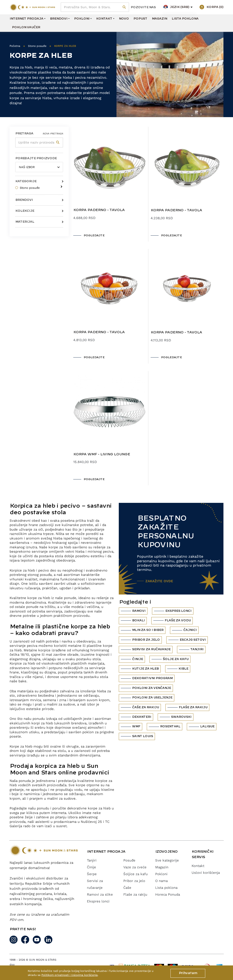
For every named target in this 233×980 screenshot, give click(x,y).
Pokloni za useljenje (152, 697)
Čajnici (190, 630)
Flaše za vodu (178, 620)
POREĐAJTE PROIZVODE (36, 158)
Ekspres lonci (178, 611)
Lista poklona (185, 18)
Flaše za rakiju (193, 707)
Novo (124, 18)
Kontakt (104, 18)
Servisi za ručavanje (151, 649)
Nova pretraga (53, 133)
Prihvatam (188, 973)
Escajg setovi (193, 639)
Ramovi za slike (100, 894)
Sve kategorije (167, 860)
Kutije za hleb (145, 668)
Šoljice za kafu (135, 874)
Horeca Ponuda (167, 894)
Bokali (138, 620)
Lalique (207, 726)
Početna (15, 46)
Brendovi (58, 18)
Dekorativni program (152, 678)
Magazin (159, 18)
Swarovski (181, 716)
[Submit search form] (124, 7)
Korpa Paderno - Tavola (99, 210)
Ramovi (138, 611)
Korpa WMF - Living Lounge (101, 454)
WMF (136, 726)
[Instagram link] (14, 940)
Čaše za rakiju (145, 707)
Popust (140, 18)
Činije (137, 659)
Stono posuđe (37, 46)
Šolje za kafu (175, 659)
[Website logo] (32, 7)
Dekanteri (141, 716)
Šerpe (92, 874)
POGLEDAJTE (94, 235)
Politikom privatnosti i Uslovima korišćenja (69, 975)
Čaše (127, 888)
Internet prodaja (26, 18)
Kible (183, 668)
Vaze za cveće (135, 867)
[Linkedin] (48, 940)
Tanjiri (196, 649)
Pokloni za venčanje (151, 688)
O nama (161, 881)
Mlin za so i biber (147, 630)
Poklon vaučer (26, 27)
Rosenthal (170, 726)
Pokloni (81, 18)
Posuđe (129, 860)
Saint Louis (142, 736)
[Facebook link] (25, 940)
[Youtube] (37, 940)
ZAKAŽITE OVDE (159, 581)
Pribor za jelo (146, 639)
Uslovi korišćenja (206, 873)
